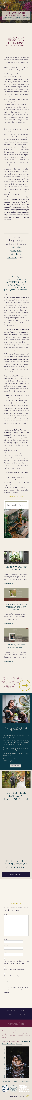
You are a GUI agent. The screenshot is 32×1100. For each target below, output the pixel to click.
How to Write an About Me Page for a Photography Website (16, 607)
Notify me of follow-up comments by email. (16, 970)
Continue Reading (9, 583)
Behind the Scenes (21, 890)
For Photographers (13, 890)
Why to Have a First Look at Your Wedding (16, 1011)
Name (6, 939)
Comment (7, 914)
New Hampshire (25, 1041)
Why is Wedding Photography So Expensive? (15, 1015)
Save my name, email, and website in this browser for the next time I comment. (16, 962)
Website (6, 952)
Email (6, 946)
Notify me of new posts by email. (13, 976)
